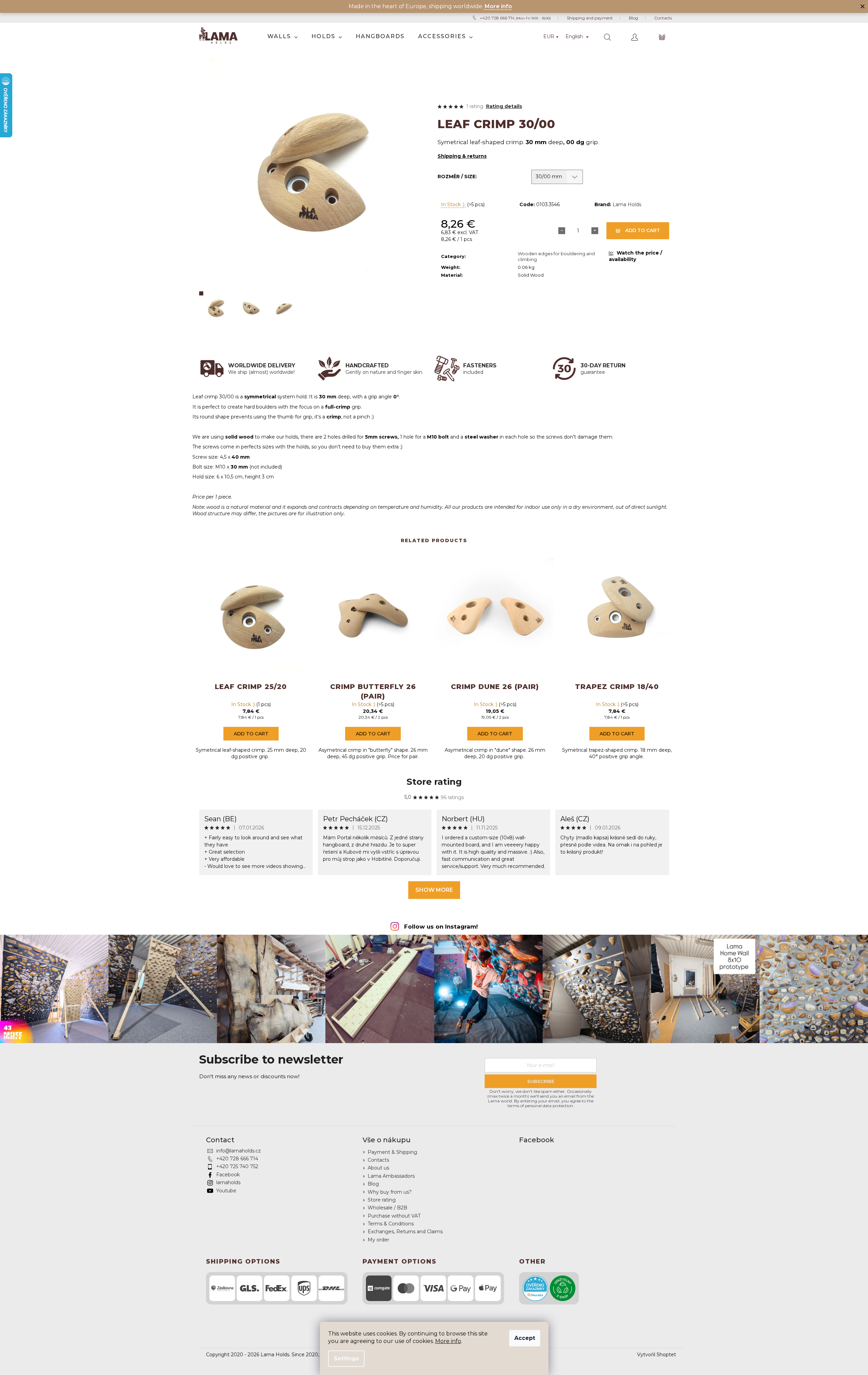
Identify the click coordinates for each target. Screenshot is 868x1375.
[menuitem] (283, 36)
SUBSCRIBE (540, 1081)
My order (378, 1240)
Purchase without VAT (394, 1216)
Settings (346, 1358)
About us (378, 1168)
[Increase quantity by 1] (594, 231)
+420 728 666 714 (515, 17)
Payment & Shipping (392, 1152)
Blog (633, 17)
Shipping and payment (590, 17)
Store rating (434, 781)
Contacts (663, 17)
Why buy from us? (390, 1192)
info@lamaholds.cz (238, 1151)
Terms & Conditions (391, 1224)
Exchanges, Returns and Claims (405, 1231)
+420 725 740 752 (237, 1166)
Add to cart (642, 230)
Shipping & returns (462, 156)
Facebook (228, 1175)
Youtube (226, 1191)
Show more (434, 890)
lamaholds (228, 1182)
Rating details (504, 106)
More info (448, 1341)
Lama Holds (627, 204)
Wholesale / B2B (387, 1208)
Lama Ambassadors (391, 1176)
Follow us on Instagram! (441, 926)
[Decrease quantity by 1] (562, 231)
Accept (524, 1338)
